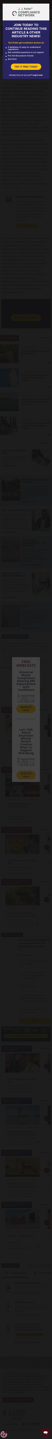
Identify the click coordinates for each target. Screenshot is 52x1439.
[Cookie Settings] (4, 1434)
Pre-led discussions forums (21, 56)
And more (12, 59)
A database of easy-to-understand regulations (24, 48)
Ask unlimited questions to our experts (26, 52)
